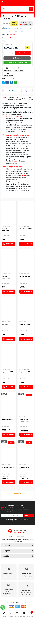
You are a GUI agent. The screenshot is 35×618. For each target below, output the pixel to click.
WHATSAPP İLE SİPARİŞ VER (18, 62)
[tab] (4, 98)
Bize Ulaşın (7, 556)
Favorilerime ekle (9, 79)
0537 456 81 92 (20, 532)
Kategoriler (7, 551)
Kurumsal (6, 545)
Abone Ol (28, 515)
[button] (4, 28)
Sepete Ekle (23, 53)
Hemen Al (18, 58)
